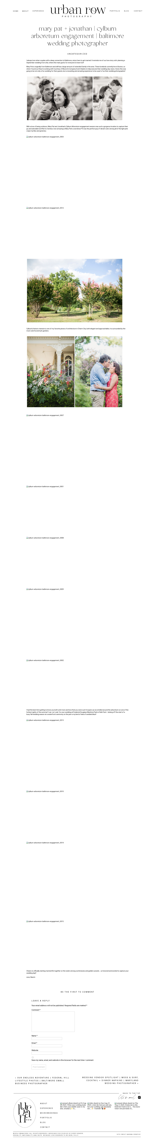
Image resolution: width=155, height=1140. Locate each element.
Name (34, 1036)
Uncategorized (77, 54)
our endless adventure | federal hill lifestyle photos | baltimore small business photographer (42, 1081)
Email (34, 1043)
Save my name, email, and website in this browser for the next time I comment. (63, 1060)
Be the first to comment (77, 992)
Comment (36, 1010)
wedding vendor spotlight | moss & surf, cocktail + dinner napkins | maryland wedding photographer (110, 1080)
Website (35, 1050)
